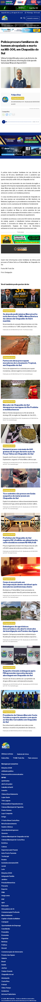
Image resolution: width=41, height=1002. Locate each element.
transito (4, 791)
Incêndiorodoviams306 (9, 864)
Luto (3, 870)
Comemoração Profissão (10, 913)
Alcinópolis (5, 979)
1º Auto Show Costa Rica (10, 821)
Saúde (3, 966)
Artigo (3, 818)
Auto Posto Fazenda (8, 854)
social (3, 867)
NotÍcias (4, 942)
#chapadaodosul (9, 311)
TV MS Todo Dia (18, 759)
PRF (2, 900)
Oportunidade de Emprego (11, 926)
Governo (4, 834)
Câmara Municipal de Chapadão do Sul (15, 837)
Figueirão (4, 939)
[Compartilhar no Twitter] (10, 115)
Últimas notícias (7, 755)
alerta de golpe (6, 785)
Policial (4, 985)
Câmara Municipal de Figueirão (12, 808)
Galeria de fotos (23, 755)
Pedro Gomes (6, 811)
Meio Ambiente (6, 916)
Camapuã (4, 923)
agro (3, 903)
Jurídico (4, 880)
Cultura (4, 847)
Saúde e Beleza (7, 828)
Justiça (4, 969)
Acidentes (5, 992)
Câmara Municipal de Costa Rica (13, 841)
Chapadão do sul (7, 975)
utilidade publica (7, 772)
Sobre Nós (5, 759)
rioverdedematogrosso (9, 831)
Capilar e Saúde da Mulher (10, 919)
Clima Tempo (6, 989)
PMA (3, 893)
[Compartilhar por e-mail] (13, 115)
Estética (4, 844)
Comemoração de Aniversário (12, 953)
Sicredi (4, 949)
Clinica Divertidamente (9, 795)
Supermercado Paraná (9, 851)
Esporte (4, 890)
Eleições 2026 (6, 769)
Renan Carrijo (29, 330)
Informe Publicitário (8, 995)
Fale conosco (33, 759)
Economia (5, 936)
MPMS (3, 778)
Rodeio (4, 860)
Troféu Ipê (5, 857)
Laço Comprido (6, 814)
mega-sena (5, 896)
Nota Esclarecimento (9, 824)
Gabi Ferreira (13, 553)
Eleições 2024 (6, 874)
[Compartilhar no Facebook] (6, 115)
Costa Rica (5, 982)
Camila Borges (29, 375)
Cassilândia (5, 930)
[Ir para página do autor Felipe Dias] (5, 99)
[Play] (3, 122)
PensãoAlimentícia (8, 883)
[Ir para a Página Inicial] (4, 18)
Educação (5, 907)
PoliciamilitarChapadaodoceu (12, 805)
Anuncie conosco (33, 18)
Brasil (3, 962)
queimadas (5, 782)
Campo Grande (6, 972)
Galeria (4, 959)
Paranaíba (5, 933)
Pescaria (4, 887)
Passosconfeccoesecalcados (12, 775)
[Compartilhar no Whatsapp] (3, 115)
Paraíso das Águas (8, 956)
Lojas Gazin (5, 798)
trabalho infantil (7, 788)
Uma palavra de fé (7, 910)
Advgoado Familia (7, 877)
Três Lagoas (5, 801)
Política (4, 946)
